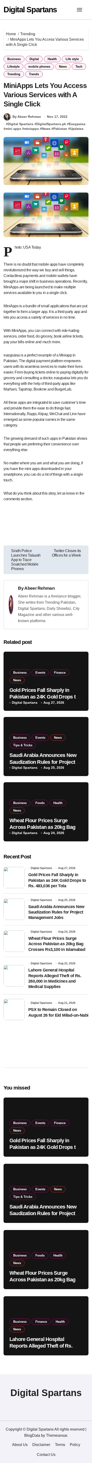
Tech (78, 66)
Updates (77, 129)
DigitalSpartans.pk (51, 124)
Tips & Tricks (22, 745)
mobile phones (39, 66)
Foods (40, 803)
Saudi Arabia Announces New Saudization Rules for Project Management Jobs (42, 762)
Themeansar (56, 1435)
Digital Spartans (30, 9)
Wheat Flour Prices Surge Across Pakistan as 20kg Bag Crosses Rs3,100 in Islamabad (43, 827)
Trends (34, 74)
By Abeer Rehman (27, 117)
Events (40, 672)
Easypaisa (77, 124)
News (63, 66)
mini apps (13, 129)
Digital (34, 59)
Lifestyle (13, 66)
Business (14, 59)
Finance (60, 672)
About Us (20, 1445)
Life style (72, 59)
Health (52, 59)
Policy (75, 1445)
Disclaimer (41, 1445)
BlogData (32, 1435)
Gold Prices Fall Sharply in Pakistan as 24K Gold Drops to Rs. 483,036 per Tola (43, 697)
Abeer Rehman (39, 588)
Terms (60, 1445)
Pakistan (60, 129)
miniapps (31, 129)
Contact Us (46, 1455)
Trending (13, 74)
